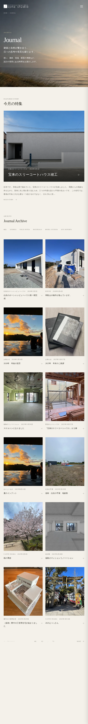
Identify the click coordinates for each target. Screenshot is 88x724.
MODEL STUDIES (51, 229)
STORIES (13, 229)
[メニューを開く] (81, 6)
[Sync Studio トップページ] (16, 6)
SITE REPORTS (66, 229)
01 (35, 641)
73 (53, 641)
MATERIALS (37, 229)
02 (42, 641)
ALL (5, 229)
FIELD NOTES (25, 229)
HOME (5, 13)
